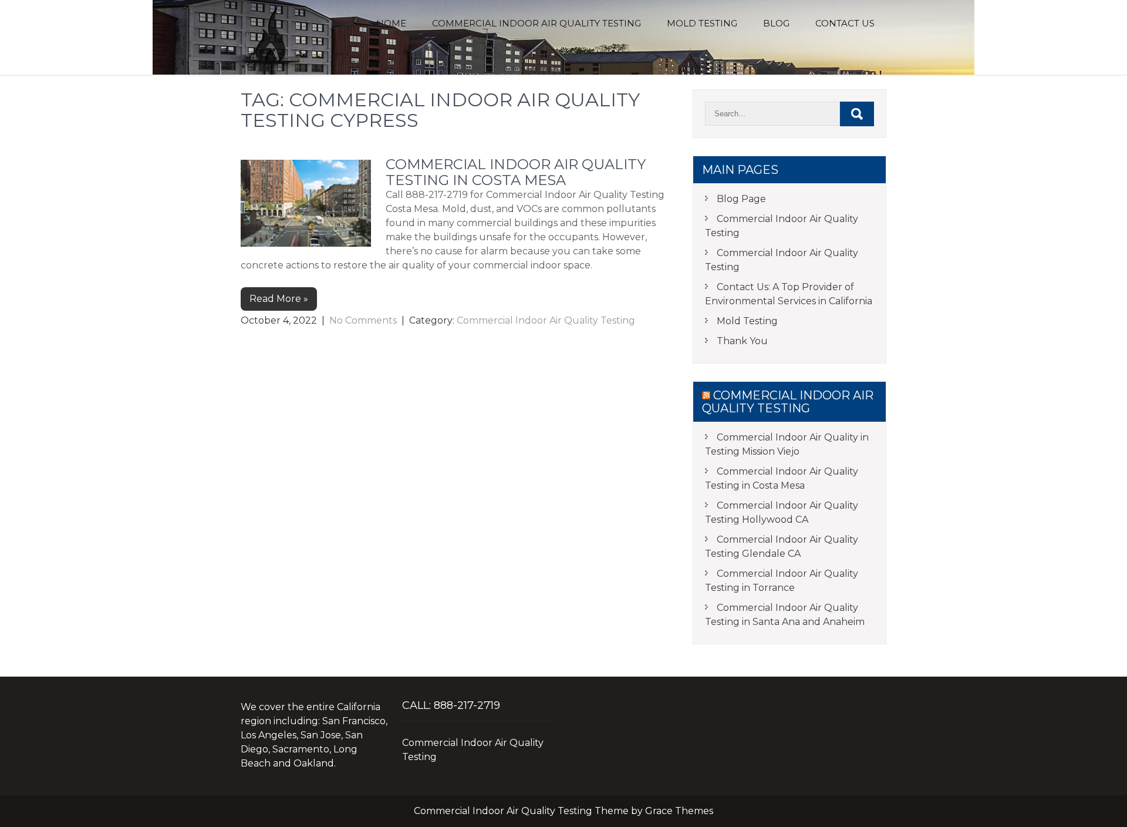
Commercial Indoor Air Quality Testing (536, 23)
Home (391, 23)
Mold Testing (702, 23)
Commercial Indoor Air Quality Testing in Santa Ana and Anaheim (785, 614)
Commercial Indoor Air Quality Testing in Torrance (781, 580)
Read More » (278, 298)
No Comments (363, 320)
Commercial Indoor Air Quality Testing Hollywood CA (781, 512)
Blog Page (741, 198)
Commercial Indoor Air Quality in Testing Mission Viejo (787, 444)
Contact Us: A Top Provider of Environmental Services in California (788, 294)
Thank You (742, 341)
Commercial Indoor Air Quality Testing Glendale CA (781, 546)
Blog (776, 23)
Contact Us (845, 23)
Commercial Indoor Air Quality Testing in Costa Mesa (516, 172)
